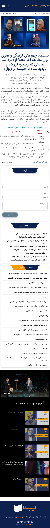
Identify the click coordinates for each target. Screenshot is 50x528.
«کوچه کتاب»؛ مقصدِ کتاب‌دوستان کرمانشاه (32, 237)
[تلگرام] (28, 522)
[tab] (31, 267)
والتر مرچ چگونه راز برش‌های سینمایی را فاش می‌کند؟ (31, 292)
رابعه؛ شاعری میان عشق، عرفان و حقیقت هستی (30, 233)
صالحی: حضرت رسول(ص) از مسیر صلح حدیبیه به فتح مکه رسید (28, 278)
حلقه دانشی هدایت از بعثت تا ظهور (37, 311)
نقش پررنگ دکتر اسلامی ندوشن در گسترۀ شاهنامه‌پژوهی (27, 260)
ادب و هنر (37, 14)
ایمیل (46, 192)
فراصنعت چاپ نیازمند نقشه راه (14, 429)
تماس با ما (33, 517)
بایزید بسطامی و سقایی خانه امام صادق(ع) (34, 325)
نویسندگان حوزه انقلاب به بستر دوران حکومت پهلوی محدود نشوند (27, 287)
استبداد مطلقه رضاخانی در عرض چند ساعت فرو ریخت (28, 256)
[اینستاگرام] (24, 522)
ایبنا (36, 7)
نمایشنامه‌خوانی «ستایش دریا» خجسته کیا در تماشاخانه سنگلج (28, 273)
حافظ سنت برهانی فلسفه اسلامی (35, 253)
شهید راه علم (44, 297)
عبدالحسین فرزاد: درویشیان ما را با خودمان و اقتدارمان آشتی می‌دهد (26, 241)
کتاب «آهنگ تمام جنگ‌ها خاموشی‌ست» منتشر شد (29, 250)
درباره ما (26, 517)
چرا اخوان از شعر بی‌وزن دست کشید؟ (14, 446)
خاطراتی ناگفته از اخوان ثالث (14, 412)
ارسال (10, 214)
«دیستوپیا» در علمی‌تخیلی (40, 348)
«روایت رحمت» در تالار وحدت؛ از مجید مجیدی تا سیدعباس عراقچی (26, 344)
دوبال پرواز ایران (18, 479)
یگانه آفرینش (43, 315)
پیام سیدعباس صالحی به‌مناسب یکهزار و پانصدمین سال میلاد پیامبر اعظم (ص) (26, 359)
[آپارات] (32, 522)
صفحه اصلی (45, 14)
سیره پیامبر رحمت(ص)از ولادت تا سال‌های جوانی (32, 320)
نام (47, 182)
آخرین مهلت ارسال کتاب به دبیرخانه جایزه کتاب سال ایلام (27, 246)
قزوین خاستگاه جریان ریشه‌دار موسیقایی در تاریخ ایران (31, 334)
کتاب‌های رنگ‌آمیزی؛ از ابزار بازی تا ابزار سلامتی (33, 330)
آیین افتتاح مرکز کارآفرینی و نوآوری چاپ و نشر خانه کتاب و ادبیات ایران (12, 463)
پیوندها (20, 517)
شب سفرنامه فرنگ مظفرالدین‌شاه (37, 283)
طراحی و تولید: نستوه (22, 525)
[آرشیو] (18, 522)
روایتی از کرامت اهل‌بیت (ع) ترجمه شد (35, 353)
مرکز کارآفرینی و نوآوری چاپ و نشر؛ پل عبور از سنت (31, 306)
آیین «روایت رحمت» (41, 339)
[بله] (21, 522)
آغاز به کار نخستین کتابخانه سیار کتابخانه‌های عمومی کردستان (29, 301)
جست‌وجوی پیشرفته (10, 517)
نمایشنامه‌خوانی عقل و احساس (38, 365)
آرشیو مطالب (42, 517)
